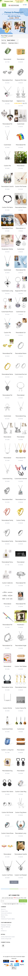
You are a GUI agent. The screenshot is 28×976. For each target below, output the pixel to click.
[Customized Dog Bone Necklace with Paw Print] (7, 470)
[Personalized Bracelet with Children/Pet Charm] (20, 387)
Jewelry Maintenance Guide (8, 936)
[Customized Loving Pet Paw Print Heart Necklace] (7, 282)
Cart (24, 4)
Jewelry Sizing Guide (6, 938)
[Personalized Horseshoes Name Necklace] (7, 449)
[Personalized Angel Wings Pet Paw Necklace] (20, 637)
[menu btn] (4, 5)
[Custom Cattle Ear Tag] (7, 575)
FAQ (2, 928)
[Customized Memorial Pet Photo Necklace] (20, 116)
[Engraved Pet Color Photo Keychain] (20, 282)
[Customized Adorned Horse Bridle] (20, 470)
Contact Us (3, 930)
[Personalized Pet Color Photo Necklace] (20, 262)
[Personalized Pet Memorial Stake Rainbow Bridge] (7, 616)
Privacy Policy (22, 903)
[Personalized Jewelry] (13, 5)
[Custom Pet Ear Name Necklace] (7, 700)
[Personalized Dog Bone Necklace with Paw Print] (20, 408)
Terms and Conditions (6, 913)
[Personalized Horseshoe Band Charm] (7, 595)
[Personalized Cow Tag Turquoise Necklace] (20, 491)
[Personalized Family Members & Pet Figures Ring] (7, 533)
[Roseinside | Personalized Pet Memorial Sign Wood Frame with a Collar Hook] (20, 616)
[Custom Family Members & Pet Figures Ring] (20, 512)
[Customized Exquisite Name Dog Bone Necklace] (7, 136)
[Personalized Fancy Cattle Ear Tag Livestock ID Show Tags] (7, 554)
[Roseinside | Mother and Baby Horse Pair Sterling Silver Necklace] (7, 241)
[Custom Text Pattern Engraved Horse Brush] (20, 658)
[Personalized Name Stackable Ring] (20, 533)
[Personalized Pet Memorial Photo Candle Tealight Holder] (20, 595)
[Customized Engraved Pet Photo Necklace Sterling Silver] (20, 241)
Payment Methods (5, 926)
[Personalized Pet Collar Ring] (20, 575)
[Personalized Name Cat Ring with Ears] (20, 345)
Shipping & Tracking (5, 924)
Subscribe (23, 901)
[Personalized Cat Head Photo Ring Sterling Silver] (20, 324)
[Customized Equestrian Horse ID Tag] (20, 721)
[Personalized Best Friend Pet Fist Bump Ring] (7, 491)
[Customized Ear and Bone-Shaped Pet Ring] (20, 366)
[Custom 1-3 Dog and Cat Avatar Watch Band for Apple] (7, 741)
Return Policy (4, 915)
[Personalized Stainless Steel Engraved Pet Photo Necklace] (7, 429)
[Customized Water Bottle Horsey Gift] (7, 721)
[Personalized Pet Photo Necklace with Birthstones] (7, 387)
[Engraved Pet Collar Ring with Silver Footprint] (20, 72)
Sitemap (3, 916)
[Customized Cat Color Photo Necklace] (20, 303)
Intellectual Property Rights (8, 918)
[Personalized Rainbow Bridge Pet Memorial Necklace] (7, 658)
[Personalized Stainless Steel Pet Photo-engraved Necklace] (20, 429)
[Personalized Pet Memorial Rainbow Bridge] (20, 136)
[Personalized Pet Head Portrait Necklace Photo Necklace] (20, 449)
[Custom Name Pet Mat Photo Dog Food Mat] (20, 700)
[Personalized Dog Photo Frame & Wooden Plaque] (7, 762)
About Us (3, 909)
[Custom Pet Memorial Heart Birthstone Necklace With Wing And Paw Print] (7, 324)
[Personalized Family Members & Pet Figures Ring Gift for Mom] (7, 512)
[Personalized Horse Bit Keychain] (20, 679)
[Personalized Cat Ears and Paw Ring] (7, 637)
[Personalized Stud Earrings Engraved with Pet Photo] (7, 72)
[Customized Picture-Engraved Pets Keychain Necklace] (7, 303)
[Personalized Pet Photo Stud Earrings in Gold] (7, 345)
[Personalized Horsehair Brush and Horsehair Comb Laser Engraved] (20, 741)
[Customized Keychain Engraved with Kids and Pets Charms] (7, 408)
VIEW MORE (14, 882)
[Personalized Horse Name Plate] (7, 679)
